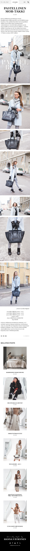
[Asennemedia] (20, 543)
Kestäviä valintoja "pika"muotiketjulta (15, 495)
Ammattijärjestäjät (15, 433)
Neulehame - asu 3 (15, 464)
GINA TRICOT (12, 311)
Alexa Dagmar (25, 308)
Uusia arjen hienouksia (15, 526)
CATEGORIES (15, 2)
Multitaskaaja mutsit (15, 403)
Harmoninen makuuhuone (15, 372)
